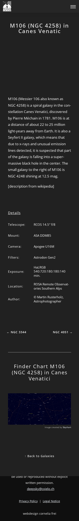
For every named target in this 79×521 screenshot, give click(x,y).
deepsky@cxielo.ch (40, 489)
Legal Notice (51, 501)
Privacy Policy (28, 501)
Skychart (67, 427)
